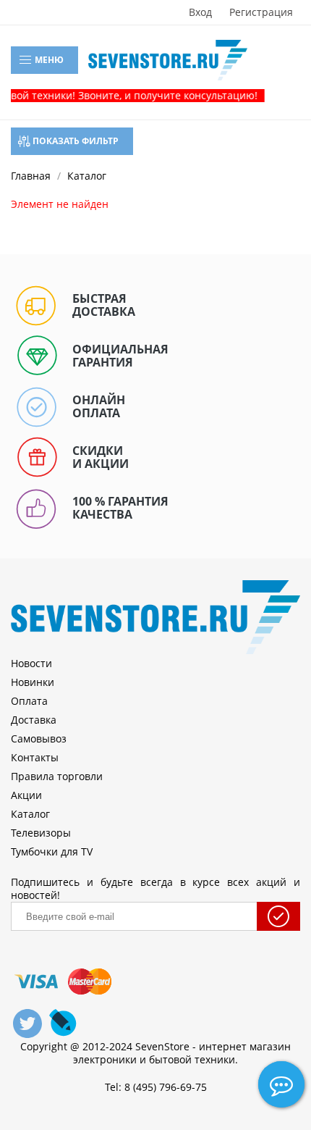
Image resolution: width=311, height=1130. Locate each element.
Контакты (35, 757)
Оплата (29, 701)
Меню (48, 60)
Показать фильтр (74, 141)
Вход (200, 12)
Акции (26, 795)
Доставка (33, 720)
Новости (31, 663)
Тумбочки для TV (52, 851)
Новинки (32, 682)
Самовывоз (39, 738)
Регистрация (261, 12)
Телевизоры (41, 833)
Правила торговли (57, 776)
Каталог (30, 814)
